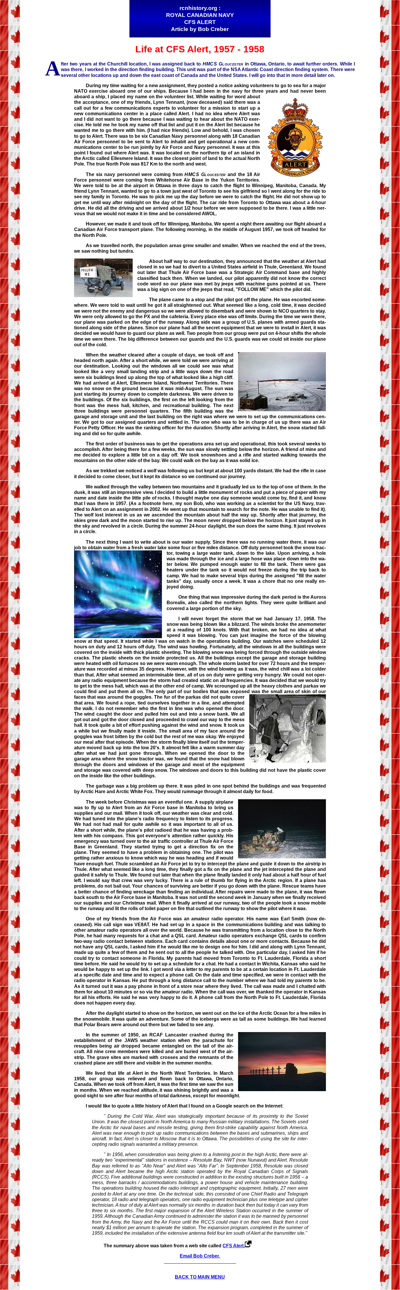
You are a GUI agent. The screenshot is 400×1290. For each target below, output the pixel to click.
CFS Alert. (234, 1245)
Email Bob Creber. (200, 1255)
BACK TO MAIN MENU (200, 1277)
